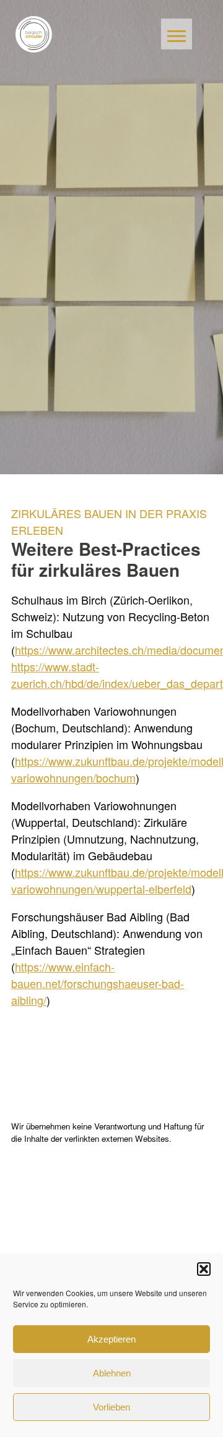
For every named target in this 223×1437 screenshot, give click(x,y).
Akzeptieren (111, 1339)
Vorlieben (111, 1407)
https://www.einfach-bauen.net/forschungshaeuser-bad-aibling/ (97, 983)
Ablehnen (112, 1373)
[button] (204, 1269)
